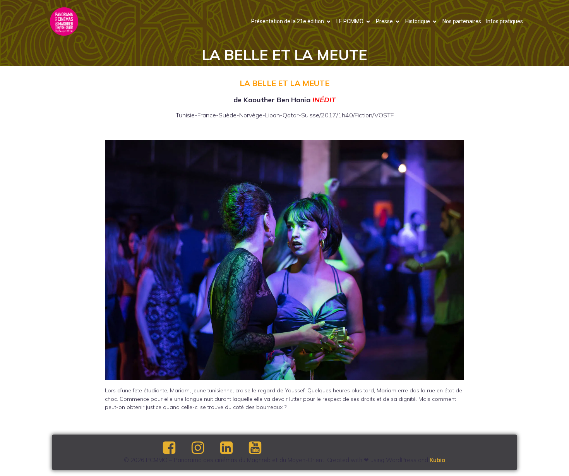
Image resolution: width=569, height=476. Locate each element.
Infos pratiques (504, 21)
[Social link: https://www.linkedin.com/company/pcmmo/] (233, 448)
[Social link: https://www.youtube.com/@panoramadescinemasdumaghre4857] (261, 448)
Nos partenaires (461, 21)
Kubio (437, 460)
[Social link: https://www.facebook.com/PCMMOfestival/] (175, 448)
